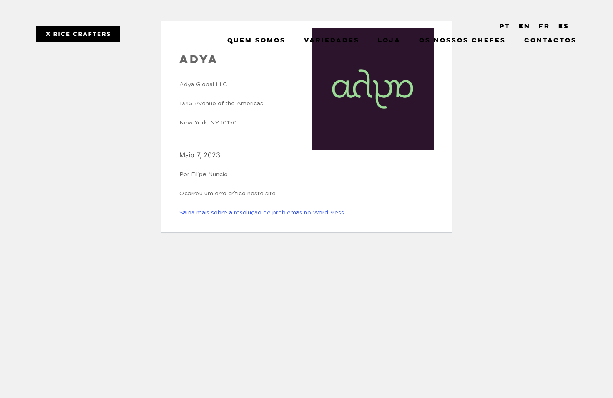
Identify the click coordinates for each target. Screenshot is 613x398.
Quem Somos (256, 41)
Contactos (550, 41)
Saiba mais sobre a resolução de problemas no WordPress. (262, 213)
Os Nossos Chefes (462, 41)
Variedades (331, 41)
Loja (389, 41)
